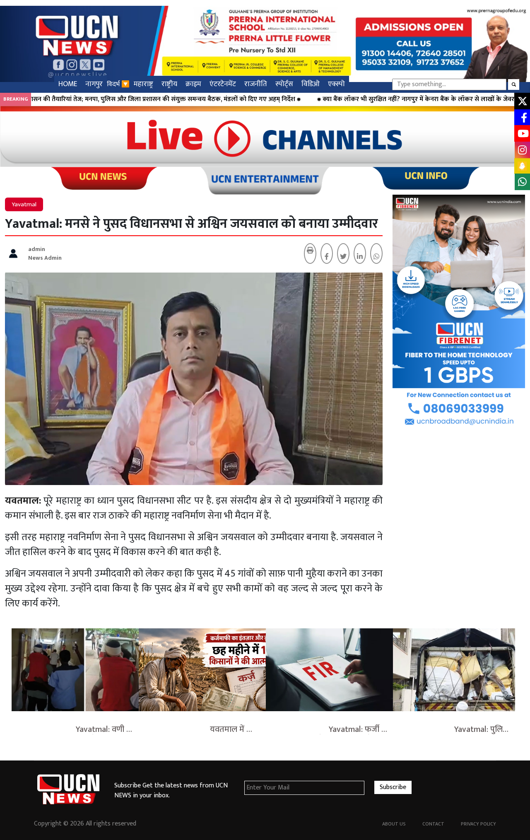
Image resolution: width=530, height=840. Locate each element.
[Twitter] (343, 257)
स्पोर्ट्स (284, 84)
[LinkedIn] (360, 257)
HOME (67, 84)
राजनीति (255, 84)
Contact (433, 824)
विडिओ (310, 84)
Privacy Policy (478, 824)
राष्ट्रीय (169, 84)
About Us (394, 824)
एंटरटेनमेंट (223, 84)
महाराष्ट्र (143, 84)
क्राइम (193, 84)
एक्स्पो (336, 84)
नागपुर (94, 84)
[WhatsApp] (376, 257)
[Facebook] (326, 257)
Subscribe (393, 787)
